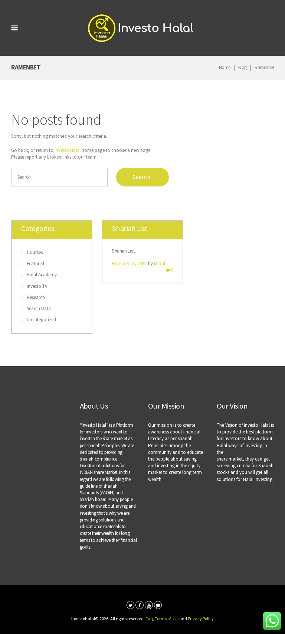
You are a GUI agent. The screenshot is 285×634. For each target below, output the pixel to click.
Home (224, 67)
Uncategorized (41, 319)
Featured (35, 263)
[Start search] (142, 177)
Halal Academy (42, 275)
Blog (242, 67)
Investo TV (37, 286)
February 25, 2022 (129, 263)
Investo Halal (68, 150)
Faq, (150, 618)
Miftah (160, 263)
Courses (35, 252)
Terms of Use (166, 618)
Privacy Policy (201, 618)
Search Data (39, 308)
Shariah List (123, 251)
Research (36, 297)
